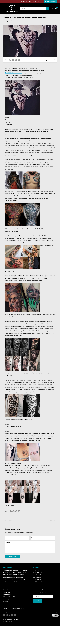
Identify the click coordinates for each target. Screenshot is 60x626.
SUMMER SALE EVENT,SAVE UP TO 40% (30, 1)
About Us (5, 601)
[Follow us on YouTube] (12, 615)
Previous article (10, 520)
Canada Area (36, 570)
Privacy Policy (6, 592)
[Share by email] (19, 60)
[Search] (47, 8)
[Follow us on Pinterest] (9, 615)
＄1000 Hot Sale (37, 579)
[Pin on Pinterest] (13, 60)
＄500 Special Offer (38, 582)
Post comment (12, 556)
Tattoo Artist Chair (37, 575)
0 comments (52, 60)
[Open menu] (3, 8)
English (5, 608)
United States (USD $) (17, 608)
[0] (56, 8)
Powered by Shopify (7, 621)
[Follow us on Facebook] (4, 615)
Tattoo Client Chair (38, 572)
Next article (50, 520)
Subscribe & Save (51, 1)
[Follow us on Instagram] (7, 615)
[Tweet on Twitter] (16, 60)
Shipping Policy (7, 594)
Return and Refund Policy (9, 597)
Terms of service (7, 589)
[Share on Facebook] (10, 60)
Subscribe (37, 601)
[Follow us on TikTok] (15, 615)
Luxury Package (37, 577)
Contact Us (6, 599)
